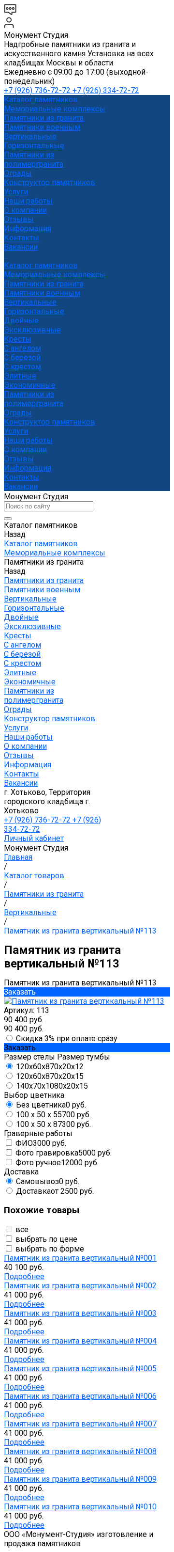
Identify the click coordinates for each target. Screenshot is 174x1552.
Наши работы (28, 440)
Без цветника (51, 1104)
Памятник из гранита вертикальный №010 (80, 1506)
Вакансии (21, 486)
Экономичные (30, 385)
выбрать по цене (46, 1239)
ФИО (40, 1143)
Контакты (21, 477)
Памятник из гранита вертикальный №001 (80, 1258)
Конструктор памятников (49, 422)
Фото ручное (57, 1162)
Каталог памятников (41, 265)
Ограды (18, 173)
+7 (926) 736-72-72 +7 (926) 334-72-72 (71, 90)
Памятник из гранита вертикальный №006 (80, 1396)
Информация (27, 468)
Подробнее (24, 1276)
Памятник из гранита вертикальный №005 (80, 1368)
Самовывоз (47, 1181)
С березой (22, 357)
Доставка (55, 1191)
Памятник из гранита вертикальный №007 (80, 1423)
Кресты (17, 339)
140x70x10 (52, 1086)
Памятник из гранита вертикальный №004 (80, 1341)
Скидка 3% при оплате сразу (66, 1038)
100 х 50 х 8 (53, 1124)
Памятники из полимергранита (33, 159)
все (22, 1229)
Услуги (16, 431)
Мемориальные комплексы (54, 108)
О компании (25, 449)
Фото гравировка (63, 1152)
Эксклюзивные (32, 329)
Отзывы (19, 458)
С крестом (22, 366)
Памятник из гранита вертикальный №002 (80, 1285)
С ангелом (22, 348)
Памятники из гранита (44, 118)
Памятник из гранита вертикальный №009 (80, 1479)
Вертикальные (30, 136)
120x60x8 (50, 1066)
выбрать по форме (49, 1248)
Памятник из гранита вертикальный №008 (80, 1451)
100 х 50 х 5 (53, 1114)
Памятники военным (42, 127)
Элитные (20, 375)
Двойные (21, 320)
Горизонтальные (34, 145)
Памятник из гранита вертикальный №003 (80, 1313)
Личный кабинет (34, 838)
